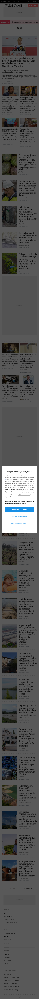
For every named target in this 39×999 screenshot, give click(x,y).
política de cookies (24, 495)
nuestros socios (29, 476)
